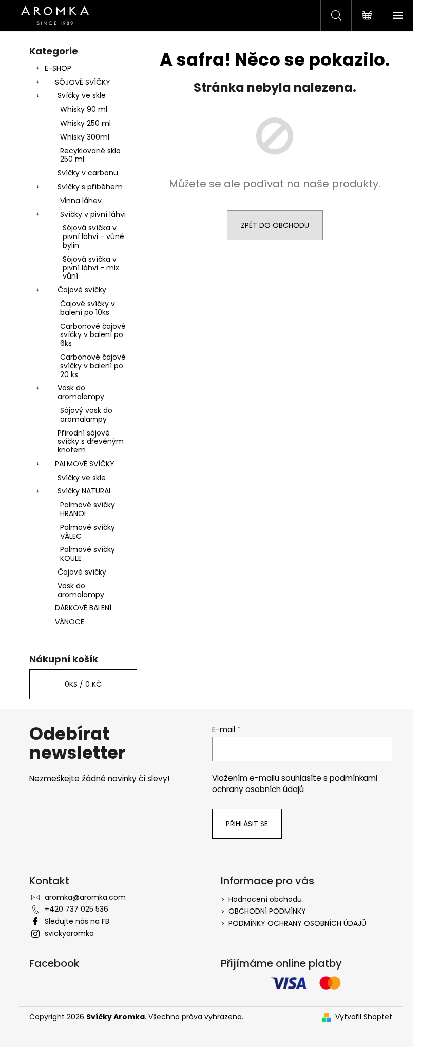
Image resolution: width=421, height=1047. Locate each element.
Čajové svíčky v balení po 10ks (87, 308)
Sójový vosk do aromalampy (86, 414)
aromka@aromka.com (85, 897)
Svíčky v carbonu (88, 173)
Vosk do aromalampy (81, 392)
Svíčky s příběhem (90, 187)
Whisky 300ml (84, 137)
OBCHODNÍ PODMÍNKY (267, 911)
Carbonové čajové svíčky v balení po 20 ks (93, 366)
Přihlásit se (247, 824)
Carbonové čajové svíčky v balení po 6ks (93, 335)
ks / (83, 684)
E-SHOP (58, 68)
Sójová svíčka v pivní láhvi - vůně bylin (93, 236)
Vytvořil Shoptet (363, 1017)
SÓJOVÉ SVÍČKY (82, 82)
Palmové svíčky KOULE (87, 553)
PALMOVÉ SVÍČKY (84, 464)
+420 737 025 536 (76, 909)
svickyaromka (69, 933)
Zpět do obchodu (275, 225)
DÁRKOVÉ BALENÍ (83, 608)
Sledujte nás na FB (77, 921)
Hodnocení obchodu (265, 899)
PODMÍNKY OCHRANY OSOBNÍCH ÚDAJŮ (297, 923)
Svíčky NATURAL (85, 491)
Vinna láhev (81, 200)
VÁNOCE (69, 622)
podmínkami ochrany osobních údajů (294, 784)
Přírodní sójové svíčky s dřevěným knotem (91, 442)
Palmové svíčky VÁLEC (87, 531)
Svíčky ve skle (82, 95)
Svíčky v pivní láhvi (93, 214)
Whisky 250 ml (85, 123)
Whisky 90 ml (83, 109)
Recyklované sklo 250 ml (90, 155)
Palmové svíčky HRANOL (87, 509)
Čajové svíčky (82, 290)
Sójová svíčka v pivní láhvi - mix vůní (91, 268)
